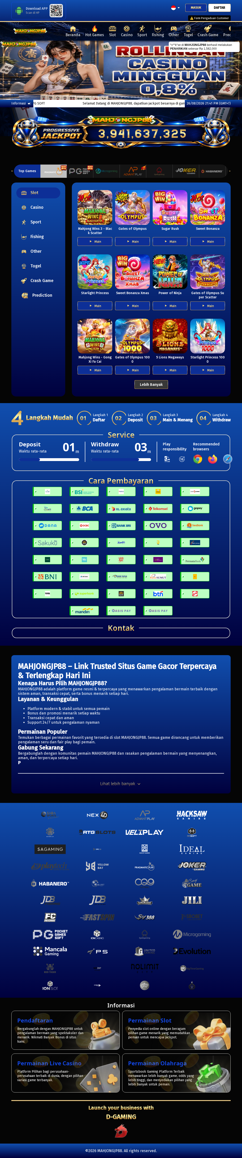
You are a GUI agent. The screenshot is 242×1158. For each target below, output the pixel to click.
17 (148, 97)
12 (131, 97)
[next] (230, 70)
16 (145, 97)
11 (128, 97)
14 (138, 97)
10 (125, 97)
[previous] (12, 70)
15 (141, 97)
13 (135, 97)
